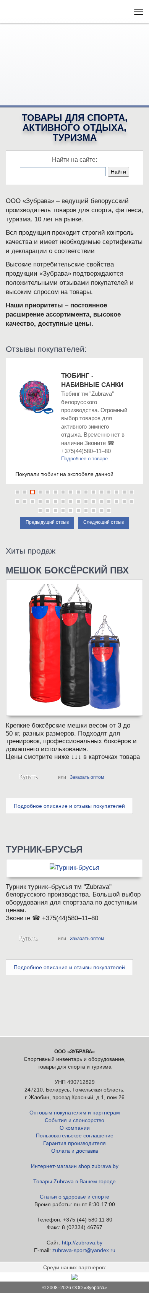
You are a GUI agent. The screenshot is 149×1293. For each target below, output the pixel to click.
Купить (28, 776)
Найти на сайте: (74, 159)
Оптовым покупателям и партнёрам (74, 1112)
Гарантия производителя (74, 1143)
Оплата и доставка (74, 1151)
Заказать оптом (87, 777)
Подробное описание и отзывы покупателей (69, 806)
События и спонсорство (74, 1120)
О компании (75, 1128)
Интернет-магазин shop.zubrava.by (74, 1166)
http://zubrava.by (82, 1242)
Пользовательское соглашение (74, 1135)
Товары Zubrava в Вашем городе (74, 1181)
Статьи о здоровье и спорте (74, 1197)
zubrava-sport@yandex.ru (83, 1250)
